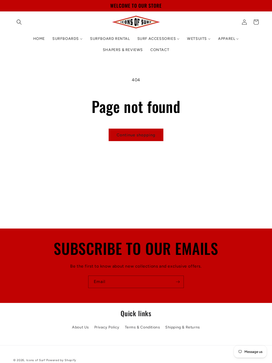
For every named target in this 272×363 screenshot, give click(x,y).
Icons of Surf (35, 360)
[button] (19, 22)
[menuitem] (39, 38)
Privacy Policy (107, 327)
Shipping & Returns (182, 327)
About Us (80, 327)
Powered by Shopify (61, 360)
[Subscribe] (178, 282)
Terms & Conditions (142, 327)
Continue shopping (136, 135)
